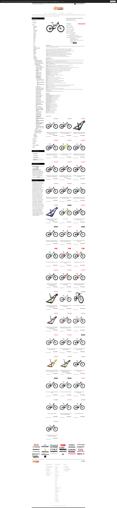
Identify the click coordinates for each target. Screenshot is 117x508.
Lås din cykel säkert (67, 468)
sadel (42, 173)
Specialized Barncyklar (38, 60)
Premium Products (58, 491)
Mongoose (35, 49)
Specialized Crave (38, 74)
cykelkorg (40, 169)
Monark (35, 46)
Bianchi (35, 27)
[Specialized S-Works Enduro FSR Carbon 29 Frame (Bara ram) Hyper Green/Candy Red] (52, 363)
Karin (37, 171)
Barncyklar (34, 20)
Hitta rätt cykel (53, 13)
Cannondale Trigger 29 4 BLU (52, 413)
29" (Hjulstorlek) (72, 37)
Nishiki (35, 50)
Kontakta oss (70, 13)
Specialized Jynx (38, 99)
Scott (34, 54)
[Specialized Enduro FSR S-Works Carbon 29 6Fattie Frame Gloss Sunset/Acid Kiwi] (79, 125)
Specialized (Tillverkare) (73, 40)
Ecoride (35, 34)
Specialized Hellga (38, 96)
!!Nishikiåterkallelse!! (67, 469)
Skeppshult (35, 57)
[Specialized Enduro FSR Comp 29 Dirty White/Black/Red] (65, 298)
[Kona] (56, 226)
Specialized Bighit (38, 65)
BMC (34, 28)
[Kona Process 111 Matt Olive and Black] (65, 384)
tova (40, 177)
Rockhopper (38, 173)
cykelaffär (35, 169)
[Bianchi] (54, 445)
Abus (56, 466)
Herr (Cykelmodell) (77, 37)
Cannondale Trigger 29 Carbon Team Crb (79, 305)
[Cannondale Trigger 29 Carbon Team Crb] (79, 298)
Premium (35, 52)
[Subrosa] (81, 453)
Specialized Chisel (38, 73)
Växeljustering (66, 470)
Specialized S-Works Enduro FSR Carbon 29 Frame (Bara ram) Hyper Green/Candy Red (52, 371)
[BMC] (56, 248)
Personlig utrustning (35, 145)
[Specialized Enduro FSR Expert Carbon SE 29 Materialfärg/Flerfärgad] (65, 406)
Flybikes (35, 37)
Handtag (40, 170)
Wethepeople (36, 136)
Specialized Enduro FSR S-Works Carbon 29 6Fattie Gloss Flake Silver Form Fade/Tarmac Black (52, 133)
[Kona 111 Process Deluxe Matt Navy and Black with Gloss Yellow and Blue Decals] (52, 233)
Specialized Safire (38, 114)
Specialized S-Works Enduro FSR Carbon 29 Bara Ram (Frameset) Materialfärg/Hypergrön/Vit (66, 371)
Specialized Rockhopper (39, 108)
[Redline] (81, 451)
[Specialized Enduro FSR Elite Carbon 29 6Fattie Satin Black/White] (65, 190)
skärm (35, 177)
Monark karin (36, 172)
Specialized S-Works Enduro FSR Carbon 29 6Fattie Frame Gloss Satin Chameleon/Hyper (52, 220)
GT (56, 482)
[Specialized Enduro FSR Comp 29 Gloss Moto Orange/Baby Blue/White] (79, 276)
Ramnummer (48, 475)
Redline (35, 53)
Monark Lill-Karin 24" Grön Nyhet (37, 189)
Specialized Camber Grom (40, 67)
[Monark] (36, 451)
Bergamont (35, 26)
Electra (35, 35)
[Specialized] (56, 118)
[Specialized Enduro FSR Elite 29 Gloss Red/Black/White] (65, 276)
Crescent (35, 31)
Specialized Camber (39, 68)
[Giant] (36, 449)
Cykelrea (33, 147)
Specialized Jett (38, 97)
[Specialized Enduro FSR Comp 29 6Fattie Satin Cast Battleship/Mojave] (65, 125)
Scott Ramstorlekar (49, 467)
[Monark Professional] (45, 451)
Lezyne (57, 484)
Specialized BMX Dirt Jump (39, 63)
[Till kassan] (75, 4)
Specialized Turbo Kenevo (40, 126)
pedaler (33, 173)
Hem (33, 16)
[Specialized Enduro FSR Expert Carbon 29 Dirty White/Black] (65, 341)
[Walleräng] (35, 456)
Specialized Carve (38, 72)
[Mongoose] (54, 451)
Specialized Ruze (38, 113)
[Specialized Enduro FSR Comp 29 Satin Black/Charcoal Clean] (79, 211)
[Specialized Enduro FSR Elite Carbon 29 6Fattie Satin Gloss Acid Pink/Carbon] (52, 190)
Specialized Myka (38, 103)
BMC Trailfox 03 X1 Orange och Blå (79, 262)
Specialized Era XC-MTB (39, 89)
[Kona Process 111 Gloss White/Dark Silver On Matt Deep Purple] (79, 341)
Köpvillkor (61, 13)
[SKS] (63, 454)
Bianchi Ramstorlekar (50, 466)
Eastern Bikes (57, 475)
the (39, 177)
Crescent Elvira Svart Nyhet (36, 207)
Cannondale (35, 30)
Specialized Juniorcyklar (38, 61)
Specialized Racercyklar (38, 131)
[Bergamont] (45, 445)
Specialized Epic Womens (40, 88)
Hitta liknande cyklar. (73, 41)
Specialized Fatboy (39, 90)
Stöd (36, 177)
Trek (42, 177)
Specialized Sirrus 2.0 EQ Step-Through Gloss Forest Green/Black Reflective (38, 214)
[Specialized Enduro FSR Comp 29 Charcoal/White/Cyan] (52, 341)
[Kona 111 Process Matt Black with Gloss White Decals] (79, 233)
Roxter (41, 173)
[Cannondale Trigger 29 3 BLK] (79, 406)
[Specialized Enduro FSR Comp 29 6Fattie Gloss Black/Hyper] (79, 168)
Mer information (62, 1)
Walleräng (35, 135)
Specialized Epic (38, 86)
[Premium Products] (71, 451)
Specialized (39, 16)
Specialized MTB (43, 16)
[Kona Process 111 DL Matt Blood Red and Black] (52, 384)
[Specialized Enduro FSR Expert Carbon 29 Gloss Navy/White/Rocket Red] (65, 233)
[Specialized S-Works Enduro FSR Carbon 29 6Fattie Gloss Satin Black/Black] (52, 168)
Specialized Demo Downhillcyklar (38, 77)
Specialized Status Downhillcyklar (38, 116)
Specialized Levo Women (40, 101)
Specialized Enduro (49, 16)
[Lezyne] (72, 449)
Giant (34, 39)
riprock (36, 173)
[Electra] (72, 447)
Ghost (34, 38)
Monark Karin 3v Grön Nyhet (38, 190)
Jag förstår (113, 1)
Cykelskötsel (66, 467)
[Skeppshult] (54, 453)
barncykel (35, 166)
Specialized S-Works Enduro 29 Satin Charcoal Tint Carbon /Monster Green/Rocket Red (52, 284)
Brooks (57, 470)
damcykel (33, 170)
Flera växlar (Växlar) (80, 40)
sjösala (33, 177)
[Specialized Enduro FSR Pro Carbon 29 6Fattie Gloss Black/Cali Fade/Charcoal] (79, 190)
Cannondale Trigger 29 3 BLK (79, 413)
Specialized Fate (38, 92)
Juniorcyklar (34, 22)
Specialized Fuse (38, 93)
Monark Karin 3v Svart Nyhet (36, 199)
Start (45, 13)
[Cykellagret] (58, 8)
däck (36, 170)
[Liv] (81, 449)
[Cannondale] (83, 291)
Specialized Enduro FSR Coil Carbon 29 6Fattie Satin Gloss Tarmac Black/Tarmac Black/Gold (65, 176)
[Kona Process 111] (65, 211)
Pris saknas (55, 135)
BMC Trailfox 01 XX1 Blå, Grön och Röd (52, 262)
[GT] (54, 449)
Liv (56, 485)
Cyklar (35, 16)
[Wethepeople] (45, 456)
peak (42, 172)
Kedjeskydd (39, 171)
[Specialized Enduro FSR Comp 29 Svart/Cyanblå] (79, 384)
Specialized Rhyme (39, 106)
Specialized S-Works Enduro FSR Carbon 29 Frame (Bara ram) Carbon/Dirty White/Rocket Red (52, 328)
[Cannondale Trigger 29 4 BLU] (52, 406)
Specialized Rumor (39, 111)
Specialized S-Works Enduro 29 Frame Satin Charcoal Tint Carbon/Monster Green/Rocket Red (52, 306)
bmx (41, 166)
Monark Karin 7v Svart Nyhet (38, 191)
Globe (34, 41)
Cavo (56, 473)
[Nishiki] (63, 451)
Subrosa (35, 134)
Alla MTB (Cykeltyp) (73, 38)
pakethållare (40, 172)
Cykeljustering (66, 466)
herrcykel (33, 171)
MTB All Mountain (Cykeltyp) (74, 39)
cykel (37, 168)
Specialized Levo (38, 100)
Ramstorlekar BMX (49, 473)
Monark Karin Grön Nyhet (36, 198)
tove (41, 177)
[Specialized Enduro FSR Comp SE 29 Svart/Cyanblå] (79, 363)
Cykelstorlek (48, 474)
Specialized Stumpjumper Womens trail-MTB (40, 123)
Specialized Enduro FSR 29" (56, 16)
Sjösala (35, 56)
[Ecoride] (61, 447)
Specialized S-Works (38, 132)
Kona (42, 171)
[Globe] (45, 449)
